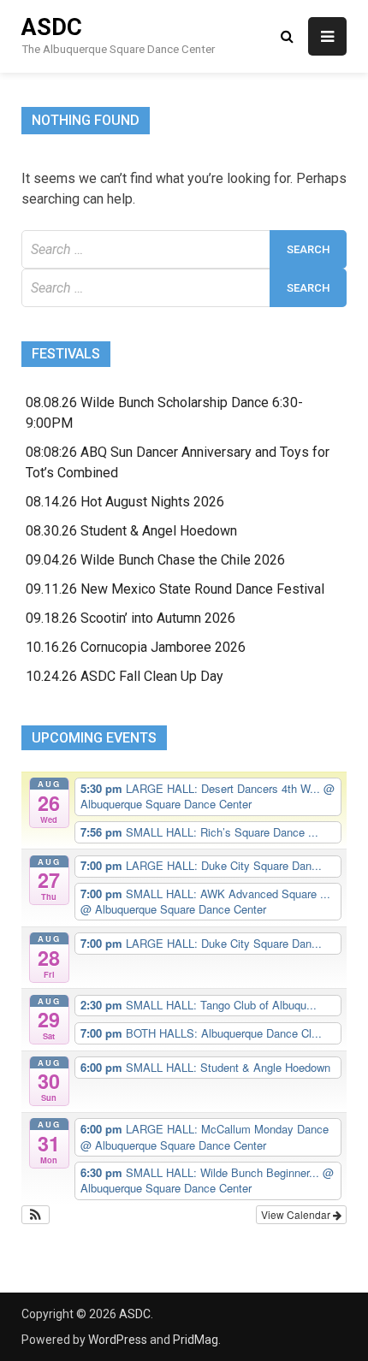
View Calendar (297, 1214)
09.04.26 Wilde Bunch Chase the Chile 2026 (155, 560)
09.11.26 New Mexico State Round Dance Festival (175, 589)
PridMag (195, 1339)
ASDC (51, 27)
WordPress (117, 1339)
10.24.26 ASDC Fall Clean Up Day (124, 676)
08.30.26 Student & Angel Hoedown (131, 531)
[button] (35, 1214)
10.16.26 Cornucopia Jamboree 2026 (136, 647)
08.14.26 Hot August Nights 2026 (125, 502)
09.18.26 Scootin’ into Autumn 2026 (130, 618)
